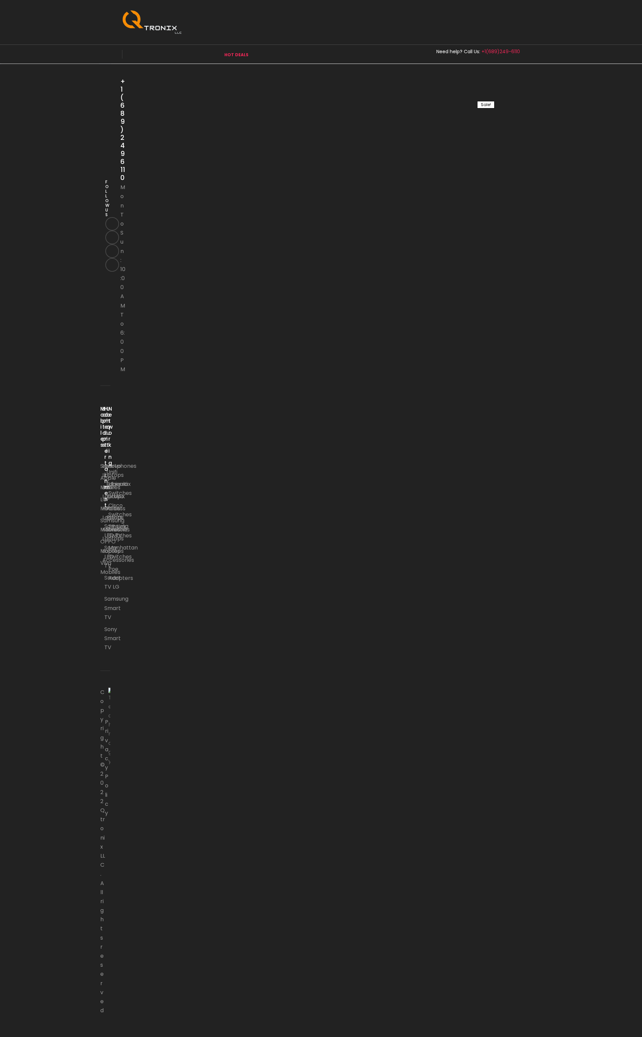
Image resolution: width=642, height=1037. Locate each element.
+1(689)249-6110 (500, 51)
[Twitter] (112, 237)
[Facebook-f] (112, 224)
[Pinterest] (112, 265)
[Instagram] (112, 251)
